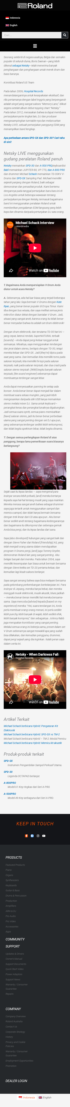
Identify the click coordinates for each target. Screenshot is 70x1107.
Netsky (7, 165)
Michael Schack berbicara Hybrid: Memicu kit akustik (33, 742)
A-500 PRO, (45, 165)
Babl (6, 169)
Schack (33, 174)
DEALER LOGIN (16, 1081)
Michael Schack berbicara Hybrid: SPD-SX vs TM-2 (32, 734)
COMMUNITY (15, 939)
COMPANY (13, 1009)
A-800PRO (10, 782)
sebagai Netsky (20, 65)
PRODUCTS (14, 857)
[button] (35, 45)
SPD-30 (30, 165)
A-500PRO (10, 793)
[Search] (64, 35)
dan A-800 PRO (56, 169)
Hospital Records (33, 91)
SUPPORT (13, 946)
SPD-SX (21, 178)
